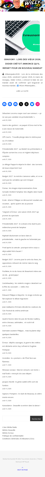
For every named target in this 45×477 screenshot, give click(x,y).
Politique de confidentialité (12, 436)
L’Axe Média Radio (9, 427)
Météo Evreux (8, 433)
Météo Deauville (8, 430)
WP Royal (25, 462)
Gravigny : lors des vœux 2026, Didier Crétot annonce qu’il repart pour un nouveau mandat (22, 63)
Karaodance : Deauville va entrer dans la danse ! (21, 405)
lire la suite (22, 91)
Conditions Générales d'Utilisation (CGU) (18, 438)
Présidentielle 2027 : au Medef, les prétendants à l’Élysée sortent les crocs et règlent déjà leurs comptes (22, 152)
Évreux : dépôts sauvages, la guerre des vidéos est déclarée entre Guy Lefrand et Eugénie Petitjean (21, 346)
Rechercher (36, 419)
